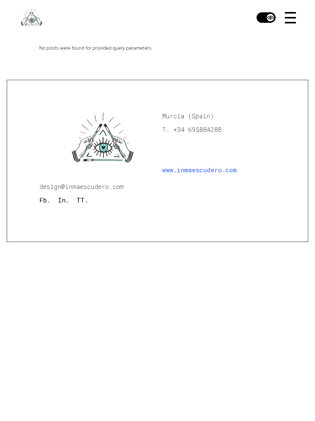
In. (63, 200)
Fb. (44, 200)
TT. (82, 200)
